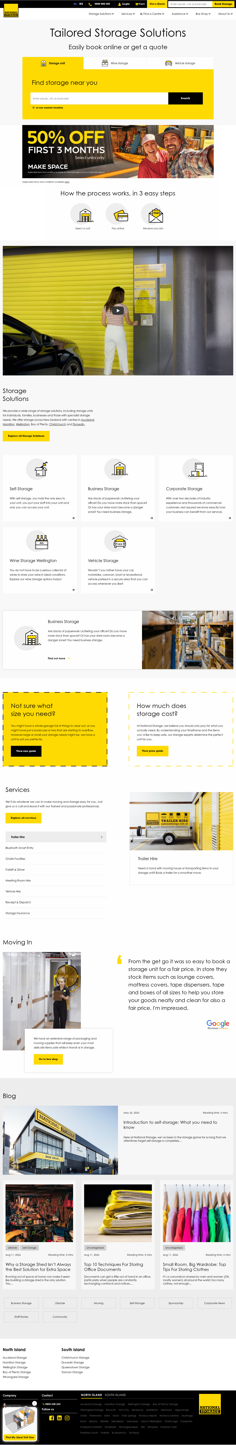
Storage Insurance (18, 913)
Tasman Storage (72, 1372)
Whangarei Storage (16, 1377)
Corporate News (214, 1303)
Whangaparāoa (128, 1426)
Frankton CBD (169, 1426)
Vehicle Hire (13, 891)
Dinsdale (153, 1426)
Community (60, 1316)
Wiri (143, 1426)
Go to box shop (48, 1059)
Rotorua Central (169, 1415)
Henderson (117, 1421)
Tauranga (187, 1415)
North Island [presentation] (91, 1395)
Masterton (152, 1409)
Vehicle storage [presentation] (185, 63)
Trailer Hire (18, 837)
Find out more (56, 658)
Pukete (105, 1432)
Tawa (116, 1415)
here (67, 182)
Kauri (83, 1421)
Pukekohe (186, 1421)
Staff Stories (21, 1316)
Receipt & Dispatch (18, 902)
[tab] (53, 63)
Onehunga (171, 1421)
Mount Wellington (151, 1421)
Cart (142, 4)
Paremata (95, 1415)
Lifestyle (60, 1303)
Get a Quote (157, 4)
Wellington (23, 424)
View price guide (152, 751)
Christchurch (57, 424)
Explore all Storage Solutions (26, 436)
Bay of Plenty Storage (17, 1372)
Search (185, 98)
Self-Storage (137, 1303)
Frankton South (89, 1432)
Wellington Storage (15, 1367)
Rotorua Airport (148, 1415)
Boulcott (111, 1409)
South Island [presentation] (115, 1395)
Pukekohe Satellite (91, 1426)
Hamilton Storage (14, 1362)
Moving (98, 1303)
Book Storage (223, 4)
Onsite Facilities (15, 858)
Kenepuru (137, 1409)
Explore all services (23, 818)
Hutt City (124, 1409)
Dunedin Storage (73, 1362)
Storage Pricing (11, 1405)
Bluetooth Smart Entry (20, 848)
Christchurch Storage (75, 1357)
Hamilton (9, 424)
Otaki (83, 1415)
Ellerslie (104, 1421)
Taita (107, 1415)
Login (126, 4)
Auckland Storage (15, 1357)
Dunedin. (79, 424)
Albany (93, 1421)
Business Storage (21, 1303)
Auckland (87, 420)
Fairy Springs (129, 1415)
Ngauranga (182, 1409)
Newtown (166, 1409)
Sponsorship (176, 1303)
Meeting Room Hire (18, 880)
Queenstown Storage (75, 1367)
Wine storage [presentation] (119, 63)
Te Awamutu (119, 1432)
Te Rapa (134, 1432)
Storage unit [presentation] (57, 63)
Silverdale (110, 1426)
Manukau (132, 1421)
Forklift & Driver (15, 869)
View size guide (26, 751)
